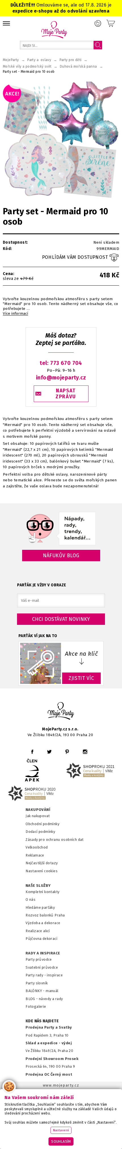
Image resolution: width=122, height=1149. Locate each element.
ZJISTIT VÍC (81, 678)
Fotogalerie (36, 1006)
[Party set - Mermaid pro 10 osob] (61, 140)
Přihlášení (98, 23)
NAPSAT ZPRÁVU (66, 394)
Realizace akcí (38, 931)
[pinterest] (67, 751)
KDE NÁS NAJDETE (42, 1021)
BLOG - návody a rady (44, 999)
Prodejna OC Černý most (49, 1074)
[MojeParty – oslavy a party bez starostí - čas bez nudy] (54, 30)
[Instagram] (85, 751)
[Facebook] (32, 751)
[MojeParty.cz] (61, 712)
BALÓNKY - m (37, 991)
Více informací (15, 313)
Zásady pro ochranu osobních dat (55, 839)
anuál (53, 991)
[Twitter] (49, 751)
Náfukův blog (61, 555)
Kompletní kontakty (42, 892)
